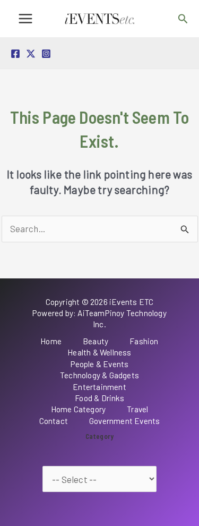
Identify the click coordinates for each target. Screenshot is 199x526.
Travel (137, 409)
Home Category (78, 409)
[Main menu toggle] (25, 18)
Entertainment (99, 387)
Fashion (143, 341)
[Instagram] (46, 53)
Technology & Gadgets (99, 375)
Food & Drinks (99, 398)
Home (51, 341)
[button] (183, 19)
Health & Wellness (99, 352)
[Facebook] (15, 53)
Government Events (124, 421)
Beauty (95, 341)
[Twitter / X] (31, 53)
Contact (53, 421)
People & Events (100, 364)
